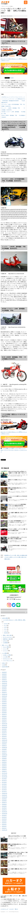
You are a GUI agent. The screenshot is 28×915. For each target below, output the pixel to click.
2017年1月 (4, 791)
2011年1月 (4, 828)
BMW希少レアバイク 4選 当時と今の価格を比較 (15, 555)
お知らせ (4, 663)
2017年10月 (4, 776)
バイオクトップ (4, 909)
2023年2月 (4, 707)
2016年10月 (4, 797)
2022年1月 (4, 721)
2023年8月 (4, 699)
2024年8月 (4, 686)
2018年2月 (4, 769)
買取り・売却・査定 (7, 635)
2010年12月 (4, 830)
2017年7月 (4, 780)
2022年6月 (4, 716)
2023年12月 (4, 694)
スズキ (5, 627)
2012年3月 (4, 819)
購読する (14, 609)
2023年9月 (4, 697)
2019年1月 (4, 753)
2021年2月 (4, 736)
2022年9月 (4, 710)
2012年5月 (4, 815)
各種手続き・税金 (7, 639)
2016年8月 (4, 800)
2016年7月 (4, 802)
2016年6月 (4, 804)
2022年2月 (4, 719)
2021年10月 (4, 727)
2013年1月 (4, 809)
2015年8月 (4, 806)
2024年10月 (4, 685)
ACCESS (6, 632)
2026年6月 (4, 672)
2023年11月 (4, 696)
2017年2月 (4, 789)
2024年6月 (4, 688)
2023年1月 (4, 708)
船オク (16, 909)
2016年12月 (4, 793)
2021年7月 (4, 732)
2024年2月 (4, 690)
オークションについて (8, 637)
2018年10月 (4, 754)
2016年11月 (4, 795)
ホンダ (5, 625)
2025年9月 (4, 674)
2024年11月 (4, 683)
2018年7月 (4, 760)
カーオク (11, 909)
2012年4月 (4, 817)
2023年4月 (4, 703)
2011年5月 (4, 820)
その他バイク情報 (7, 655)
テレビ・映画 (6, 647)
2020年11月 (4, 742)
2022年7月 (4, 714)
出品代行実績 (5, 666)
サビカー (16, 450)
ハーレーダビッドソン (20, 448)
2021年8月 (4, 730)
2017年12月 (4, 773)
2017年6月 (4, 782)
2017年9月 (4, 778)
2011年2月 (4, 826)
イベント (5, 648)
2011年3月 (4, 824)
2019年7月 (4, 751)
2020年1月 (4, 745)
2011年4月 (4, 822)
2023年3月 (4, 705)
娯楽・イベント (5, 645)
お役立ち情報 (5, 618)
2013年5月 (4, 808)
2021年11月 (4, 725)
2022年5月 (4, 718)
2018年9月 (4, 756)
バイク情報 (5, 448)
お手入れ (5, 640)
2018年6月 (4, 762)
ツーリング (5, 650)
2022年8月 (4, 712)
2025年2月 (4, 679)
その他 (3, 664)
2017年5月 (4, 784)
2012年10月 (4, 813)
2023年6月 (4, 701)
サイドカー (11, 450)
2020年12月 (4, 740)
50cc (2, 450)
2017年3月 (4, 787)
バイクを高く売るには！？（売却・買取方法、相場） (14, 619)
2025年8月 (4, 675)
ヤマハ (5, 629)
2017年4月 (4, 786)
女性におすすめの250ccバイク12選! (17, 836)
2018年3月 (4, 767)
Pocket (11, 77)
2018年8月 (4, 758)
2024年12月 (4, 681)
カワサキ (6, 623)
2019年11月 (4, 747)
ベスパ (5, 630)
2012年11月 (4, 811)
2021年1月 (4, 738)
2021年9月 (4, 729)
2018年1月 (4, 771)
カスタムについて (7, 658)
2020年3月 (4, 743)
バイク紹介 (11, 448)
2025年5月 (4, 677)
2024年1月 (4, 692)
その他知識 (5, 642)
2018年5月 (4, 764)
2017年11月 (4, 775)
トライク (6, 450)
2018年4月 (4, 765)
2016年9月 (4, 798)
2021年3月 (4, 734)
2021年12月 (4, 723)
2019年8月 (4, 749)
